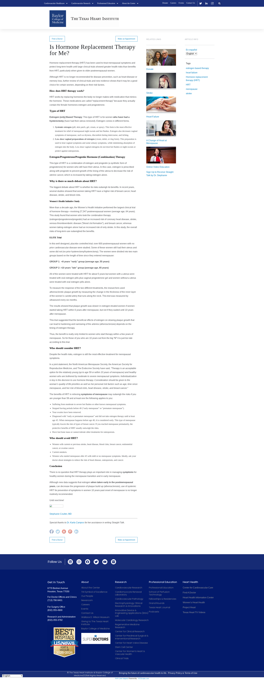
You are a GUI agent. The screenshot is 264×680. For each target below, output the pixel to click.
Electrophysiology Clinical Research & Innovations (128, 605)
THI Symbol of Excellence (94, 592)
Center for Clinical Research (130, 631)
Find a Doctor (57, 39)
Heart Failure (152, 117)
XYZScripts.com (143, 678)
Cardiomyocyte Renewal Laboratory (128, 593)
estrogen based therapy (197, 68)
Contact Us (190, 3)
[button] (219, 3)
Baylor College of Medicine (95, 628)
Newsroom (87, 600)
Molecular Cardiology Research (132, 620)
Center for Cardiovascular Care (198, 587)
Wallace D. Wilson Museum (95, 617)
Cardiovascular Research (80, 3)
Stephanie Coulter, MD (61, 514)
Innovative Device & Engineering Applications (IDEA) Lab (131, 613)
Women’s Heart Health (194, 602)
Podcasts (154, 611)
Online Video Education (158, 167)
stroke (189, 93)
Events (181, 3)
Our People (87, 596)
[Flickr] (113, 561)
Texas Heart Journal (159, 607)
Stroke (149, 93)
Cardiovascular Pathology (129, 599)
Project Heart (189, 607)
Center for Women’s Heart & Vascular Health (130, 653)
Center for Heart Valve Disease (131, 643)
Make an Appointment (126, 39)
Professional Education (106, 3)
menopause (191, 89)
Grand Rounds (156, 603)
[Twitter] (96, 561)
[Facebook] (87, 561)
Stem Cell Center (124, 647)
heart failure (191, 72)
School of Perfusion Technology (159, 593)
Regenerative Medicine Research (127, 626)
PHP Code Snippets (121, 678)
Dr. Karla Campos (75, 522)
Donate (165, 3)
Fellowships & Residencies (162, 599)
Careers (173, 3)
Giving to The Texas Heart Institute (94, 623)
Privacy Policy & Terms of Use (182, 673)
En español (191, 50)
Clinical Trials (122, 658)
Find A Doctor (189, 592)
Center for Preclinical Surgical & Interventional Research (131, 637)
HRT (188, 85)
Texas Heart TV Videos (194, 612)
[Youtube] (104, 561)
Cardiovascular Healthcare (54, 3)
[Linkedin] (70, 561)
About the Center (128, 3)
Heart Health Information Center (198, 597)
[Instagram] (79, 561)
